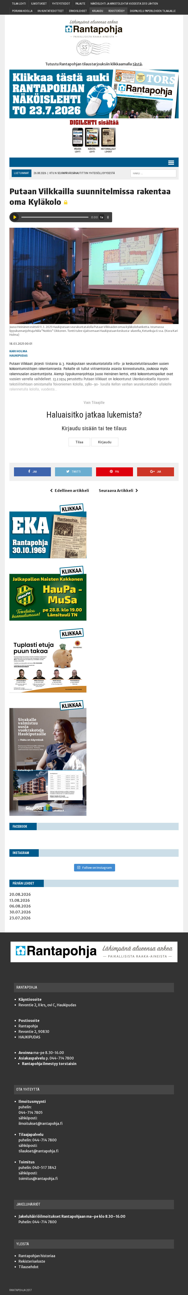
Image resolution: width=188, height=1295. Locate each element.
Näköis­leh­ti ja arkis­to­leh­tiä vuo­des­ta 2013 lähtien (124, 3)
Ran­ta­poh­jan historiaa (37, 1256)
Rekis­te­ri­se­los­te (32, 1261)
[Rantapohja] (94, 38)
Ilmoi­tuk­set (39, 3)
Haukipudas (18, 355)
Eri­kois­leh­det (78, 11)
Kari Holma (18, 351)
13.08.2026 (19, 900)
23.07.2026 (19, 918)
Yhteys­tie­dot (61, 3)
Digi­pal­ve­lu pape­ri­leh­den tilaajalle (153, 11)
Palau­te (80, 3)
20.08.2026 (20, 894)
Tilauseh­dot (29, 1267)
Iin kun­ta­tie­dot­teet (51, 11)
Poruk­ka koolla (22, 11)
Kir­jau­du (97, 11)
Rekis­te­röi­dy (116, 11)
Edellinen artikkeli (72, 490)
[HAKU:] (153, 173)
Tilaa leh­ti (19, 3)
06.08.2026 (20, 906)
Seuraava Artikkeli (116, 490)
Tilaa (79, 442)
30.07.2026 (20, 912)
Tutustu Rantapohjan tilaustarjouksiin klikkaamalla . (94, 64)
